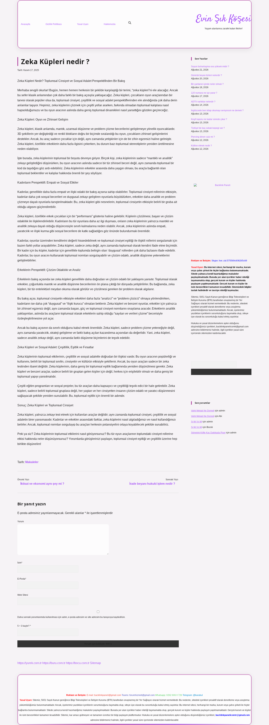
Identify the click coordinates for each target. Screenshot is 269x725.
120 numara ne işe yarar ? (204, 93)
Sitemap (95, 663)
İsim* (19, 562)
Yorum (20, 521)
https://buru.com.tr (53, 663)
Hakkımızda (109, 24)
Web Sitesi (22, 595)
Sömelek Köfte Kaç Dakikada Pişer (208, 432)
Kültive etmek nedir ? (201, 145)
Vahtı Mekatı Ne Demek (202, 410)
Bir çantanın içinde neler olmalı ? (207, 84)
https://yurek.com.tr (29, 663)
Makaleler (31, 462)
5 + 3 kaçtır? (24, 626)
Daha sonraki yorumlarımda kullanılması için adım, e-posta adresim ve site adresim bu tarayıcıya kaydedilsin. (71, 617)
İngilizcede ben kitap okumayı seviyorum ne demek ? (217, 110)
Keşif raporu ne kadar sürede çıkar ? (209, 119)
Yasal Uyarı (82, 24)
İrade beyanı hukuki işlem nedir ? (152, 483)
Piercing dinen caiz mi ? (203, 137)
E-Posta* (21, 579)
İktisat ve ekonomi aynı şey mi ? (42, 483)
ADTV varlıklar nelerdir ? (203, 101)
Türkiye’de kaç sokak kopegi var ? (208, 128)
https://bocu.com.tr (77, 663)
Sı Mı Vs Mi (196, 421)
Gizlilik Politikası (54, 24)
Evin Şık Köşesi (223, 19)
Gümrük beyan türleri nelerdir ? (206, 75)
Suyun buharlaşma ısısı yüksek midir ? (210, 66)
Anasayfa (25, 24)
